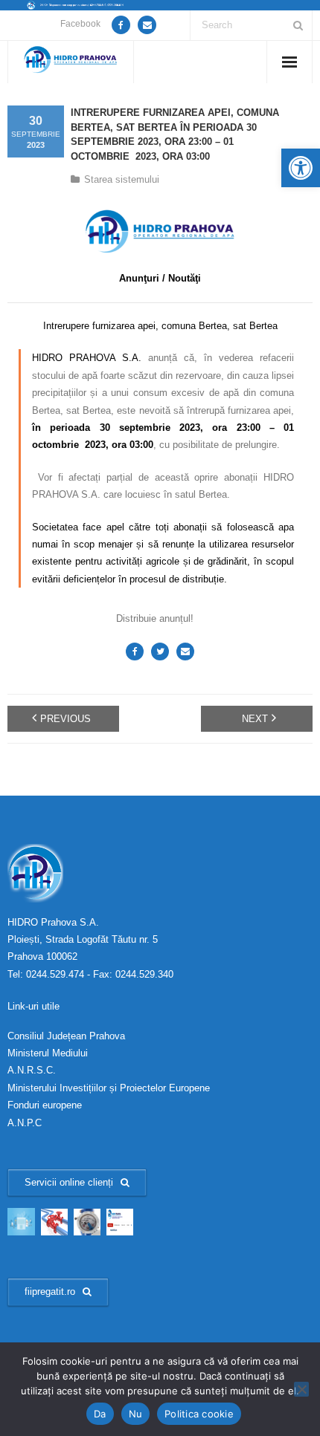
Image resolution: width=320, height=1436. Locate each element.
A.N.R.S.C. (31, 1070)
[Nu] (301, 1389)
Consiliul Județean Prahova (66, 1036)
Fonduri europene (44, 1105)
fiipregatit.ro (50, 1291)
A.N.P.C (24, 1122)
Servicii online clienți (69, 1182)
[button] (300, 168)
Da (100, 1414)
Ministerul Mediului (47, 1053)
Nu (136, 1414)
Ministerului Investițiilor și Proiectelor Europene (108, 1088)
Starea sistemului (121, 179)
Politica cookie (199, 1414)
